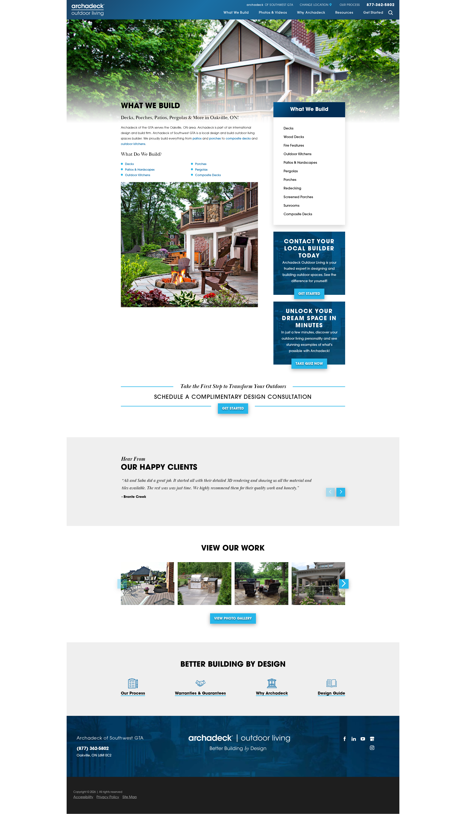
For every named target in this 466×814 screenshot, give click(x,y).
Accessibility (83, 797)
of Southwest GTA (270, 5)
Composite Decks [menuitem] (298, 214)
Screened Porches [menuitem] (298, 197)
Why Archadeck (311, 13)
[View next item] (340, 492)
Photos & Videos (273, 13)
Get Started (373, 13)
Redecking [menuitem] (292, 188)
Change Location (314, 5)
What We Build (236, 13)
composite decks (238, 138)
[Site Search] (391, 13)
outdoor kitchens (133, 144)
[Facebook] (344, 738)
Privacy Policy (107, 797)
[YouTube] (363, 738)
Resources (344, 13)
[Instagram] (372, 747)
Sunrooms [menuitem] (291, 206)
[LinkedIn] (353, 738)
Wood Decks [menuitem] (294, 137)
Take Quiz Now (309, 364)
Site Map (130, 797)
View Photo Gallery (233, 618)
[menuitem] (236, 13)
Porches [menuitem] (290, 180)
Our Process (350, 5)
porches (215, 138)
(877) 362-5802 (93, 749)
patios (197, 138)
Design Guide (331, 693)
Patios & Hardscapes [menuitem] (300, 163)
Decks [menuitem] (288, 128)
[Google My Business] (372, 738)
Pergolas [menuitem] (291, 171)
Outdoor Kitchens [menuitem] (297, 154)
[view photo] (147, 583)
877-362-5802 (381, 5)
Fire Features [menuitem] (294, 146)
